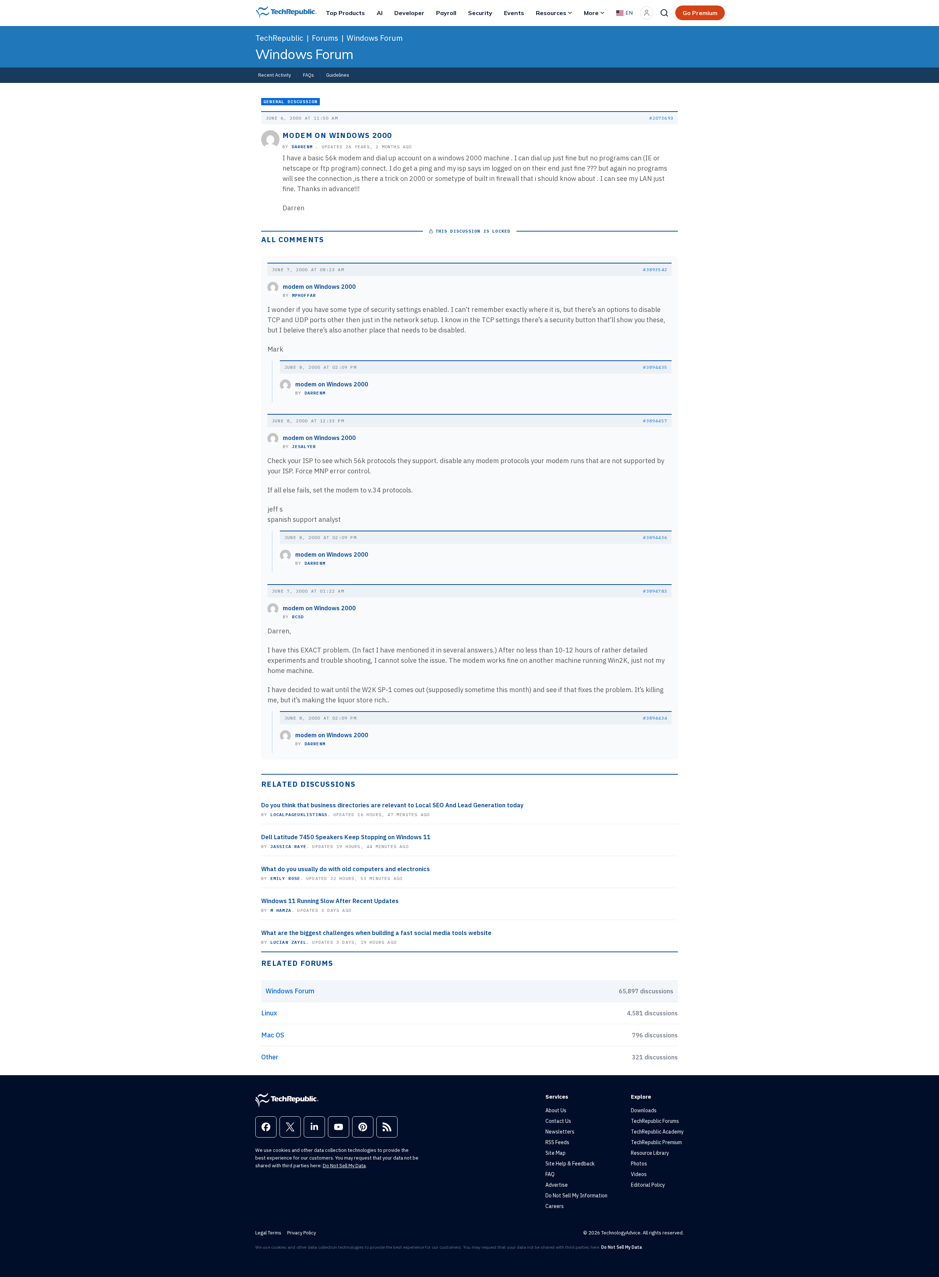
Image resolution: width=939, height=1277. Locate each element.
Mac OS (272, 1035)
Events (514, 13)
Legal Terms (268, 1233)
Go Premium (700, 13)
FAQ (550, 1174)
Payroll (446, 13)
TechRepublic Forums (655, 1121)
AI (380, 13)
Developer (409, 13)
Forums (325, 38)
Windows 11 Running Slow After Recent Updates (330, 901)
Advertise (556, 1185)
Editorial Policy (648, 1185)
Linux (269, 1013)
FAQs (308, 75)
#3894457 (655, 420)
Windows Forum (375, 38)
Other (269, 1057)
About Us (555, 1110)
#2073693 (661, 118)
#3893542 (655, 269)
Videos (639, 1174)
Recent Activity (274, 75)
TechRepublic (279, 38)
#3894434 (655, 718)
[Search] (664, 12)
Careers (554, 1206)
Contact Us (558, 1121)
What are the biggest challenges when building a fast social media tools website (376, 932)
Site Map (555, 1153)
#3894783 (655, 591)
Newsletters (559, 1131)
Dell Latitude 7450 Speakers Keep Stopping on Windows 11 (346, 837)
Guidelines (337, 75)
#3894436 (655, 537)
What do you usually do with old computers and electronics (345, 869)
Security (480, 13)
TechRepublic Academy (657, 1131)
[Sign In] (646, 12)
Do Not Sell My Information (576, 1195)
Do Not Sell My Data (344, 1166)
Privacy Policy (301, 1233)
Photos (639, 1163)
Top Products (345, 13)
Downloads (644, 1110)
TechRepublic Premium (656, 1142)
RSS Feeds (557, 1142)
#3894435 (655, 367)
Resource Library (650, 1153)
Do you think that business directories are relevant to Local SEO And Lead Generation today (392, 805)
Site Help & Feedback (570, 1163)
